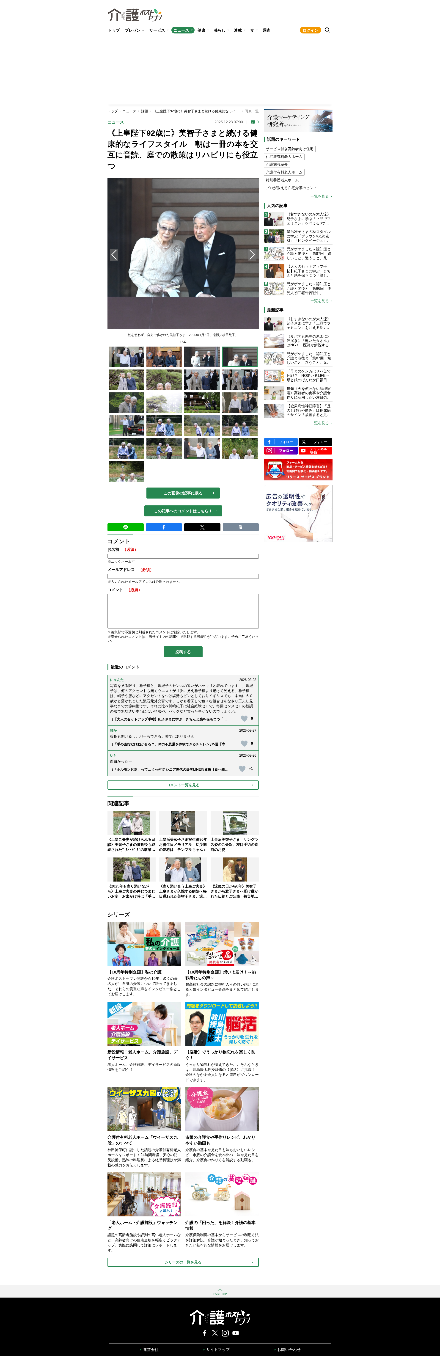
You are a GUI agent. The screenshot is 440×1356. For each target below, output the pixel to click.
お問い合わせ (289, 1350)
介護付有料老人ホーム (284, 172)
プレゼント (134, 30)
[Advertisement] (220, 70)
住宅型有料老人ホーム (284, 157)
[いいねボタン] (244, 718)
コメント (124, 590)
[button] (252, 255)
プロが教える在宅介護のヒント (291, 188)
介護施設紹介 (277, 164)
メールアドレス (130, 570)
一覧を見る (320, 196)
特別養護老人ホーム (282, 180)
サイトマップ (218, 1350)
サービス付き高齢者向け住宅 (290, 149)
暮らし (220, 30)
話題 (144, 111)
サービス (157, 30)
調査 (266, 30)
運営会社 (151, 1350)
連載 (238, 30)
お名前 (122, 549)
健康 (201, 30)
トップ (114, 30)
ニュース (181, 30)
